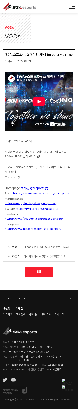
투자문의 (46, 314)
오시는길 (59, 314)
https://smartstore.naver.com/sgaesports (41, 193)
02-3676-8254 (16, 369)
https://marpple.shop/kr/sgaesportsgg (31, 203)
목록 (39, 272)
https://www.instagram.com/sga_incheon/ (33, 228)
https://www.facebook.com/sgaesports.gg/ (34, 218)
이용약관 (8, 314)
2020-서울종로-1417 (57, 369)
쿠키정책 (21, 314)
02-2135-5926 (55, 364)
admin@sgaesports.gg (25, 364)
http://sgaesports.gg (34, 188)
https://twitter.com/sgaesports (37, 209)
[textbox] (39, 298)
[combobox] (39, 298)
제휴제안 (33, 314)
